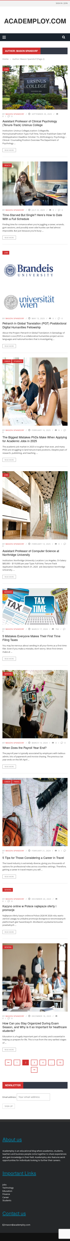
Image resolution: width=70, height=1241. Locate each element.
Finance (6, 1194)
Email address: (9, 1097)
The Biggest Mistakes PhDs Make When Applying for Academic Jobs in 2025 (34, 439)
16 (60, 1062)
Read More (9, 150)
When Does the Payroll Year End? (24, 747)
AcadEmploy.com (35, 21)
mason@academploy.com (17, 1224)
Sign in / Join (62, 3)
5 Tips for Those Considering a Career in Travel (33, 857)
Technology (8, 1187)
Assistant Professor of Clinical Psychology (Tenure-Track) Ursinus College (29, 123)
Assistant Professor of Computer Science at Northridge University (30, 553)
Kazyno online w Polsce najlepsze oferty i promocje (29, 908)
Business (8, 592)
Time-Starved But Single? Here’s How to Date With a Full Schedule (32, 217)
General (8, 674)
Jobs (6, 69)
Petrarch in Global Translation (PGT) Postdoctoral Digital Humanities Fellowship (34, 325)
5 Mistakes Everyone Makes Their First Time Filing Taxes (31, 638)
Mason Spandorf (15, 114)
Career (7, 361)
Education (7, 1190)
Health (7, 165)
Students (18, 361)
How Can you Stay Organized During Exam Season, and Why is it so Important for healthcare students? (34, 1027)
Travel (17, 782)
